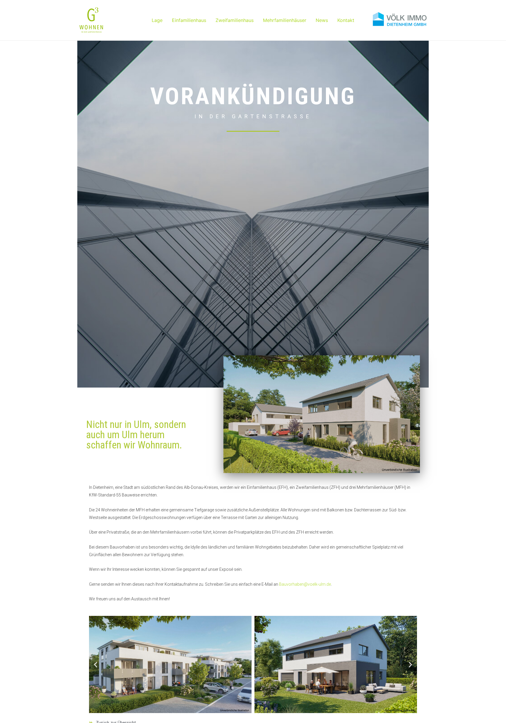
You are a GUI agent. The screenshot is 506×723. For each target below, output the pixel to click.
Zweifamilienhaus (235, 20)
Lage (157, 20)
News (322, 20)
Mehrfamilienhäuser (284, 20)
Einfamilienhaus (189, 20)
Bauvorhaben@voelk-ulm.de (305, 584)
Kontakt (345, 20)
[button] (95, 664)
